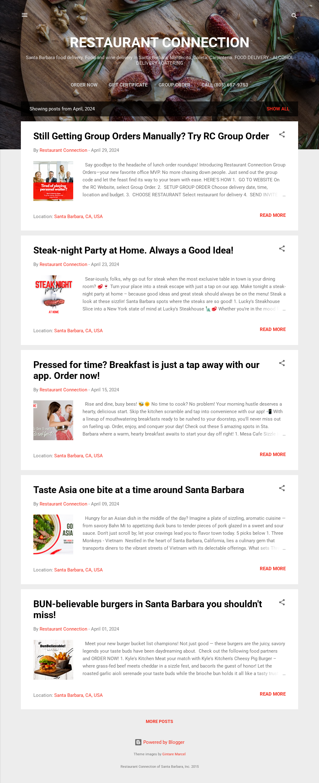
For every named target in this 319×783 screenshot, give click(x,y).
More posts (159, 721)
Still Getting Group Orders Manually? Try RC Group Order (151, 136)
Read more (273, 215)
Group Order (174, 85)
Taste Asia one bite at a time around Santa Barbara (138, 489)
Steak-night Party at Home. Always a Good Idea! (133, 250)
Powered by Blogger (163, 742)
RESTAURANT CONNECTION (160, 42)
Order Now (84, 85)
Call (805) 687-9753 (225, 85)
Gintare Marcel (174, 754)
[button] (282, 135)
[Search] (294, 16)
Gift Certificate (128, 85)
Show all (278, 109)
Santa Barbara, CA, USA (78, 216)
